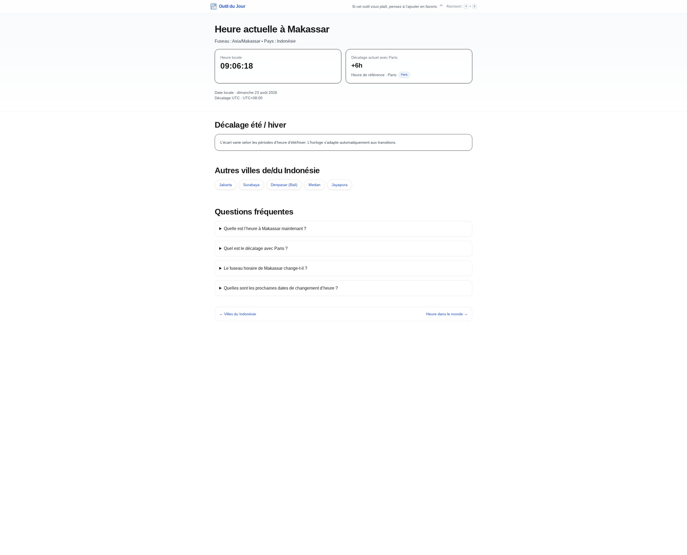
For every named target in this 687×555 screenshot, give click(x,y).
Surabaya (251, 185)
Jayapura (340, 185)
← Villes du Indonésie (237, 314)
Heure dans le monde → (447, 314)
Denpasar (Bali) (284, 185)
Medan (314, 185)
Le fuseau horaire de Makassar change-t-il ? (265, 268)
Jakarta (225, 185)
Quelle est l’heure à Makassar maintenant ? (265, 228)
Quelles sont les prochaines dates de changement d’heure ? (281, 288)
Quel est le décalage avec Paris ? (256, 248)
